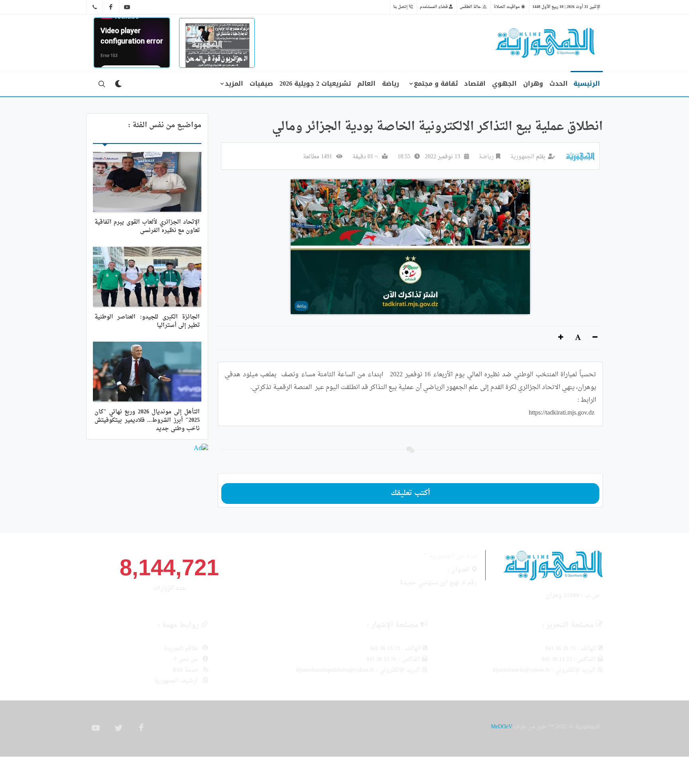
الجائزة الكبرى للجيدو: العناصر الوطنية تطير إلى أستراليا (147, 321)
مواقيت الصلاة (507, 7)
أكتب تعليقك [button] (410, 493)
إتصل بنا (401, 7)
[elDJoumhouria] (127, 7)
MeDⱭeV (501, 727)
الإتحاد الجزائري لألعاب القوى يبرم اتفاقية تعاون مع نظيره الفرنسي (147, 226)
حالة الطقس (471, 7)
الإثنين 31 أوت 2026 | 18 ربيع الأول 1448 (566, 7)
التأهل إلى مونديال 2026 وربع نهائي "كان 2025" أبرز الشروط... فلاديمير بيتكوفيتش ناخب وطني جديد (147, 420)
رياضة (486, 156)
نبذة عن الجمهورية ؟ (450, 556)
